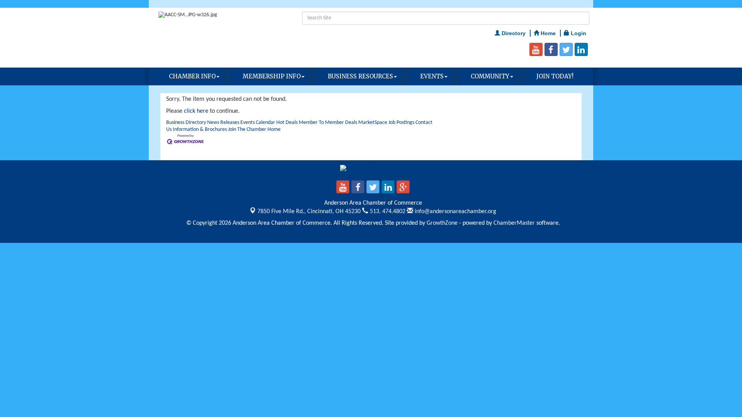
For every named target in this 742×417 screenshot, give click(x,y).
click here (196, 111)
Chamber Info (192, 76)
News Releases (223, 122)
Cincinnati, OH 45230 (309, 211)
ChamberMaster (514, 223)
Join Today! (555, 76)
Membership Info (272, 76)
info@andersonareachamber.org (454, 211)
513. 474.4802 (386, 211)
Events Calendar (257, 122)
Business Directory (186, 122)
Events (432, 76)
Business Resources (360, 76)
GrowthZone (442, 223)
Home (274, 129)
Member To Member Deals (328, 122)
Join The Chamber (247, 129)
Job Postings (401, 122)
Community (490, 76)
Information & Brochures (200, 129)
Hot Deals (287, 122)
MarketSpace (372, 122)
